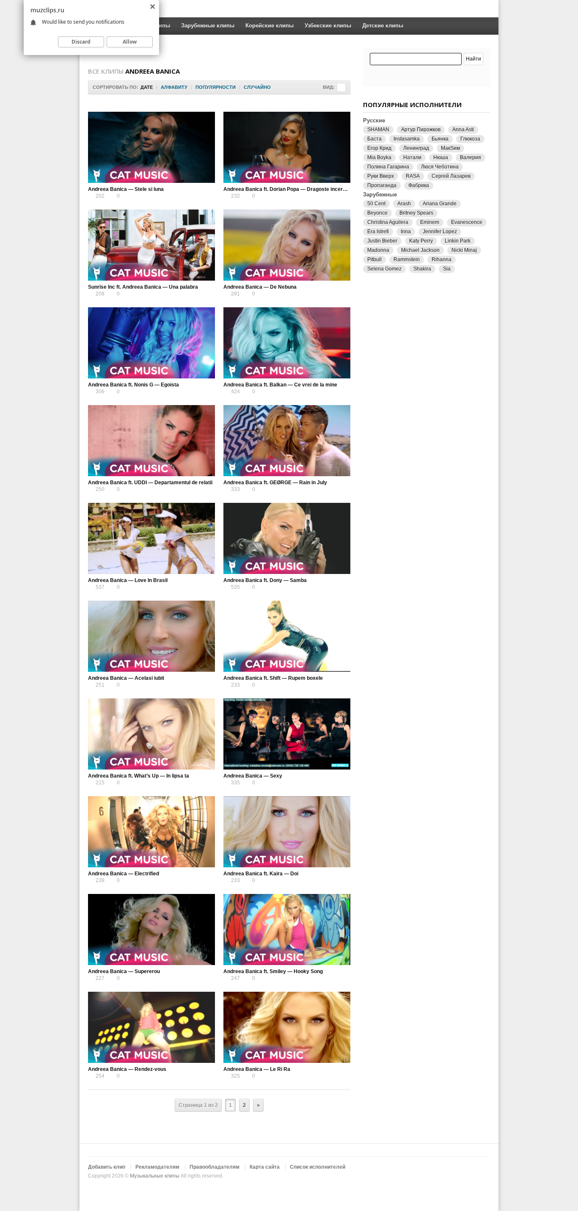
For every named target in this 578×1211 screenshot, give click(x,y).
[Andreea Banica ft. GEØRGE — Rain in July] (287, 441)
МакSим (450, 148)
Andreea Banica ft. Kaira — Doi (260, 874)
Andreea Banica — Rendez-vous (127, 1069)
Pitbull (374, 259)
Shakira (422, 269)
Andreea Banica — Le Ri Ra (256, 1069)
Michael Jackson (420, 250)
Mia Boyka (379, 157)
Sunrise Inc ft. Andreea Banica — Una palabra (143, 287)
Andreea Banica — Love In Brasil (128, 580)
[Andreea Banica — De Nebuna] (287, 245)
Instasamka (407, 139)
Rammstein (407, 259)
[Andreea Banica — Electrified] (151, 832)
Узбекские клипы (328, 25)
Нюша (440, 157)
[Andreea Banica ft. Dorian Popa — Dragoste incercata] (287, 147)
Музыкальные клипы (154, 1176)
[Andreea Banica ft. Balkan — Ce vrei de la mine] (287, 343)
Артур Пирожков (420, 129)
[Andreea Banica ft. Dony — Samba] (287, 538)
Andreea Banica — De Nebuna (260, 287)
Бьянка (440, 139)
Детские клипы (382, 25)
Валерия (470, 157)
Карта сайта (265, 1167)
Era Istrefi (378, 231)
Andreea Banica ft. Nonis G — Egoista (133, 385)
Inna (406, 231)
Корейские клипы (269, 25)
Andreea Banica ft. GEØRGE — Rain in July (275, 483)
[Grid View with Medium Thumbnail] (341, 87)
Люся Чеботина (440, 167)
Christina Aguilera (387, 222)
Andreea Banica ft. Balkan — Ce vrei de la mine (280, 385)
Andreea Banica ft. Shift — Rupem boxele (273, 678)
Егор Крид (379, 148)
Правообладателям (214, 1167)
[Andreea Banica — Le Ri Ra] (287, 1027)
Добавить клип (106, 1167)
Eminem (429, 222)
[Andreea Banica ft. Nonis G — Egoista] (151, 343)
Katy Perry (421, 241)
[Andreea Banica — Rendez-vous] (151, 1027)
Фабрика (418, 185)
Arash (404, 204)
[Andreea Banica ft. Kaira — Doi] (287, 832)
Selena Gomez (384, 269)
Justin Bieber (382, 241)
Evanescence (466, 222)
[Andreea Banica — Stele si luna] (151, 147)
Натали (412, 157)
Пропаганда (381, 185)
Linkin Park (458, 241)
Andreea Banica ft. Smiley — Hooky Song (273, 971)
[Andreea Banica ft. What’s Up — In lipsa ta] (151, 734)
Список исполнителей (317, 1167)
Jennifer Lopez (440, 231)
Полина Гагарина (388, 167)
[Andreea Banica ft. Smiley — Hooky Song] (287, 929)
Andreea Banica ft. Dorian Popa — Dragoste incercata (288, 189)
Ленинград (416, 148)
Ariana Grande (440, 204)
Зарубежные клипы (207, 25)
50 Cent (376, 204)
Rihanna (441, 259)
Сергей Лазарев (451, 176)
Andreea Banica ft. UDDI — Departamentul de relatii (150, 483)
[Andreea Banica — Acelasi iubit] (151, 636)
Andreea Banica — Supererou (124, 971)
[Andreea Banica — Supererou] (151, 929)
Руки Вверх (380, 176)
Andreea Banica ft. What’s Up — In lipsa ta (138, 776)
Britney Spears (416, 213)
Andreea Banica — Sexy (252, 776)
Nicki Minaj (464, 250)
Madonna (378, 250)
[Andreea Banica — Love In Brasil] (151, 538)
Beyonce (377, 213)
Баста (374, 139)
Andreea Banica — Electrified (123, 874)
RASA (413, 176)
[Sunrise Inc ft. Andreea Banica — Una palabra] (151, 245)
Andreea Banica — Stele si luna (126, 189)
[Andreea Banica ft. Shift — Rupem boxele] (287, 636)
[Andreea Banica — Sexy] (287, 734)
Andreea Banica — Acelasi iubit (126, 678)
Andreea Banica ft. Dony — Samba (265, 580)
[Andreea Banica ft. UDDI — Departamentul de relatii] (151, 441)
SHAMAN (378, 129)
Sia (447, 269)
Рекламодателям (157, 1167)
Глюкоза (470, 139)
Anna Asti (463, 129)
